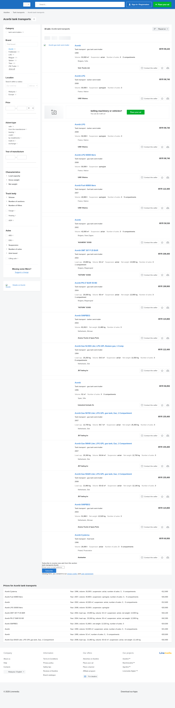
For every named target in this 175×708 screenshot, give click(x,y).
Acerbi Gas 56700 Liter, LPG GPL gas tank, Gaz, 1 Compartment (103, 413)
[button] (162, 68)
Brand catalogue (49, 675)
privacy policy (72, 574)
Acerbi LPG (80, 76)
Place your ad (135, 112)
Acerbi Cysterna (82, 535)
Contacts (7, 667)
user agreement (87, 574)
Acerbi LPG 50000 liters (85, 155)
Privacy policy (48, 663)
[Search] (37, 4)
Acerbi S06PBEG (82, 316)
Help (5, 663)
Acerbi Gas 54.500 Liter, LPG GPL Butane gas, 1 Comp (99, 346)
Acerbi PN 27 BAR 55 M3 (86, 283)
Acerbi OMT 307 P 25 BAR (86, 250)
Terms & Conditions (50, 659)
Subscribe (49, 571)
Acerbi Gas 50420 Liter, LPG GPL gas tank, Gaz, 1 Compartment (103, 474)
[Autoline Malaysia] (12, 4)
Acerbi (78, 46)
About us (7, 659)
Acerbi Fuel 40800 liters (85, 185)
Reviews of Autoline (50, 671)
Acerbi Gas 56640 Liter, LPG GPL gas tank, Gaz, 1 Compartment (103, 444)
